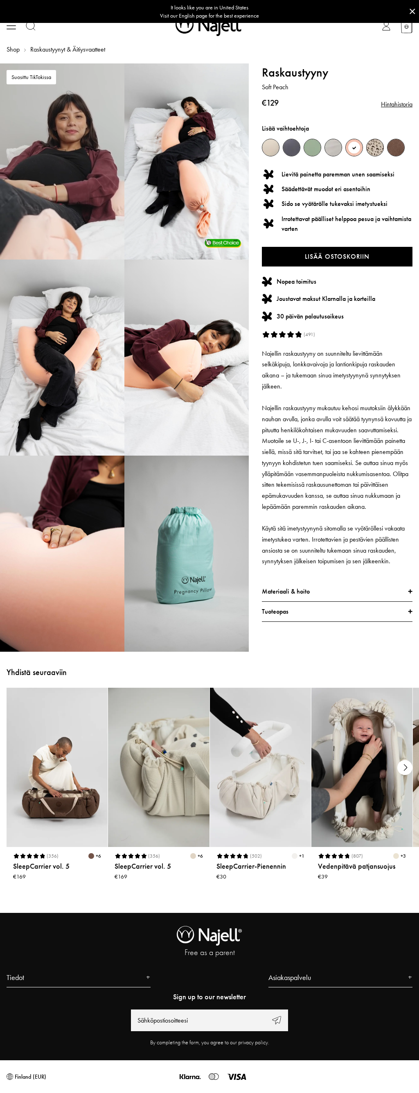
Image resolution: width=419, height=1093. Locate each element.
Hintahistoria (396, 104)
